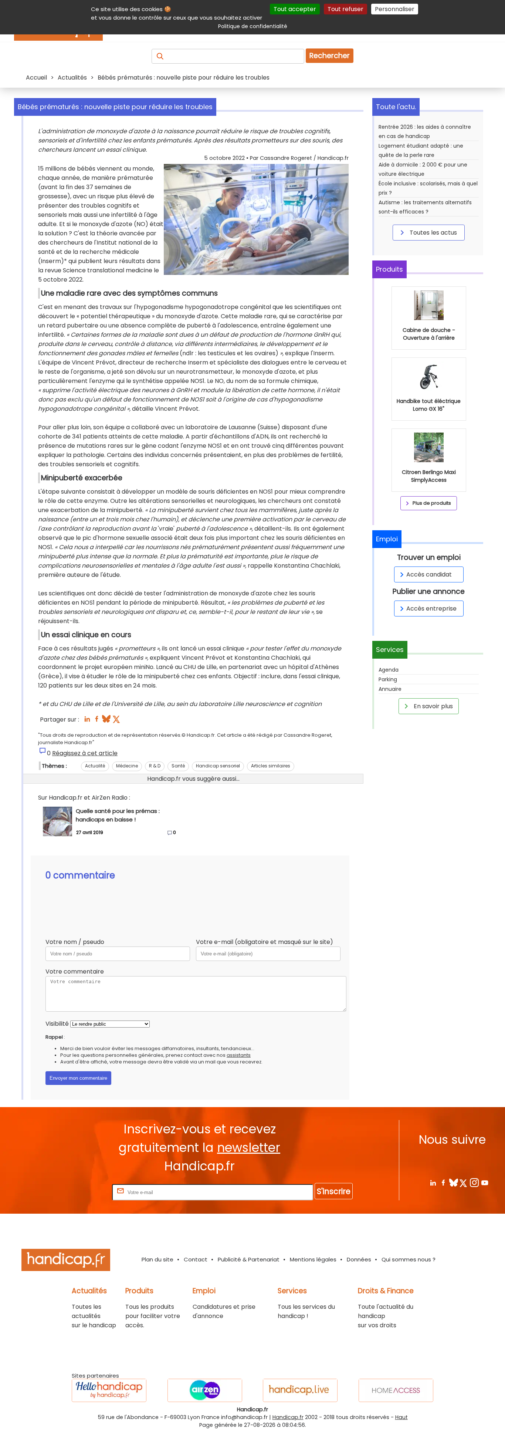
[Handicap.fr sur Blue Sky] (453, 1182)
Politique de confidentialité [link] (252, 26)
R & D (154, 766)
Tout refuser (345, 9)
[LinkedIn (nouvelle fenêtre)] (87, 721)
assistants (239, 1055)
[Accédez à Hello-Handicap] (109, 1390)
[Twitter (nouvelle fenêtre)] (117, 721)
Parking (388, 679)
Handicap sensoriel (218, 766)
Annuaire (390, 689)
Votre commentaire (74, 971)
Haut (401, 1417)
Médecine (127, 766)
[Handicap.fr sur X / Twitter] (464, 1182)
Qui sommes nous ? (408, 1259)
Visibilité (57, 1023)
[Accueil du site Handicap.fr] (65, 1261)
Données (359, 1259)
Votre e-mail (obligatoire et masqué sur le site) (264, 942)
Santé (178, 766)
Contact (195, 1259)
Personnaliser (394, 9)
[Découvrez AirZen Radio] (204, 1390)
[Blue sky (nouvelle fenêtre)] (106, 721)
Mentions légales (313, 1259)
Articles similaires (270, 766)
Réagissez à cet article (85, 753)
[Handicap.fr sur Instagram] (474, 1182)
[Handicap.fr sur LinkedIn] (432, 1182)
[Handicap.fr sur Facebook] (443, 1182)
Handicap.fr (288, 1417)
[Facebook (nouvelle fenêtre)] (96, 721)
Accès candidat (429, 574)
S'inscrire (333, 1191)
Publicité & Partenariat (248, 1259)
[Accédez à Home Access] (396, 1390)
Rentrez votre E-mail (81, 1192)
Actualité (95, 766)
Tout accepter (295, 9)
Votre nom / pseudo (74, 942)
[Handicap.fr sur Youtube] (484, 1182)
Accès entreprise (431, 608)
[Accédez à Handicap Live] (300, 1390)
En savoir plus (432, 706)
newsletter (248, 1147)
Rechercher (329, 56)
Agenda (389, 669)
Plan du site (157, 1259)
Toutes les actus (432, 232)
